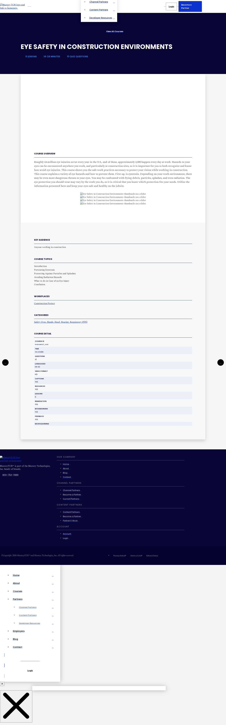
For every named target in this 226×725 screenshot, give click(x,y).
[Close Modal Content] (16, 706)
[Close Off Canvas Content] (2, 684)
